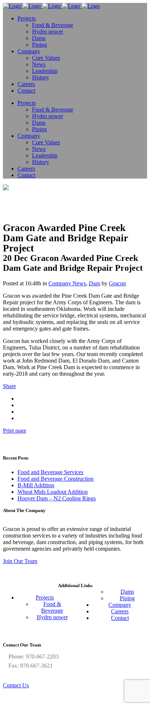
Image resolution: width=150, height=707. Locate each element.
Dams (127, 592)
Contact (120, 618)
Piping (127, 598)
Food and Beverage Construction (55, 479)
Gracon (117, 283)
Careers (120, 611)
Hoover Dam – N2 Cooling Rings (56, 498)
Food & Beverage (52, 607)
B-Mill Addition (35, 485)
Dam (94, 283)
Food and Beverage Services (50, 472)
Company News (67, 283)
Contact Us (16, 685)
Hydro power (52, 617)
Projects (45, 597)
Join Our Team (20, 561)
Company (119, 605)
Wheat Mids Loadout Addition (52, 492)
